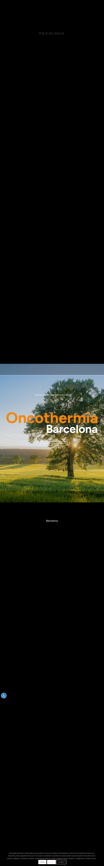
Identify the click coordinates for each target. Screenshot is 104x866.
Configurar (61, 862)
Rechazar (51, 862)
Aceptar (42, 862)
